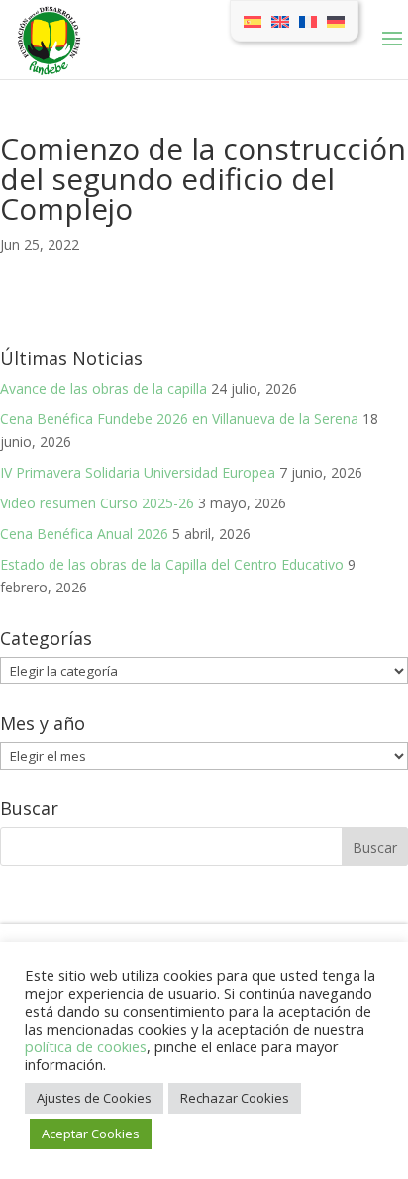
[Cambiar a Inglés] (280, 21)
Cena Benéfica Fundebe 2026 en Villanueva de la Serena (179, 418)
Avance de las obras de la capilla (103, 388)
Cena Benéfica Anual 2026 (84, 533)
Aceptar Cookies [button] (91, 1133)
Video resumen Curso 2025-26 (97, 503)
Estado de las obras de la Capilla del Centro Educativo (172, 564)
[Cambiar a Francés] (308, 21)
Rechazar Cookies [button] (234, 1098)
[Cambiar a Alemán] (336, 21)
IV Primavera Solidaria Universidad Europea (137, 472)
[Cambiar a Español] (252, 21)
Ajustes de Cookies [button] (94, 1098)
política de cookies (86, 1046)
